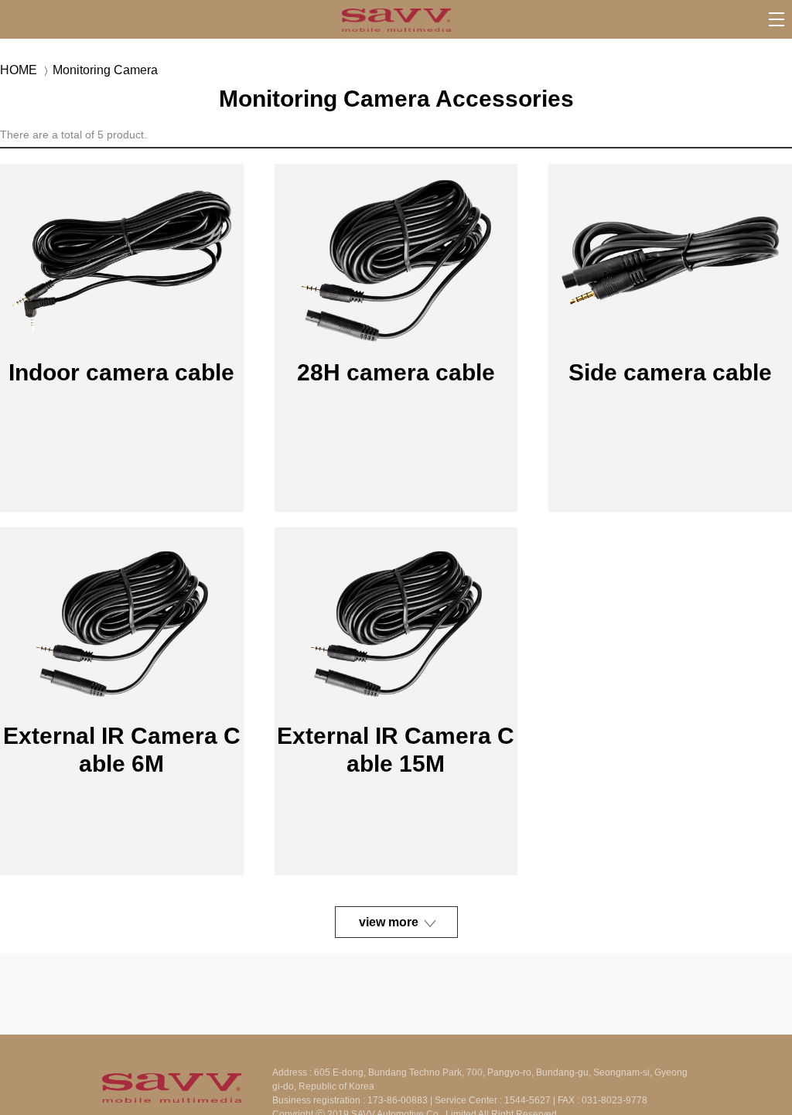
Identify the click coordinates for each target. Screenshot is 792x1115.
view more (388, 922)
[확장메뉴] (776, 19)
